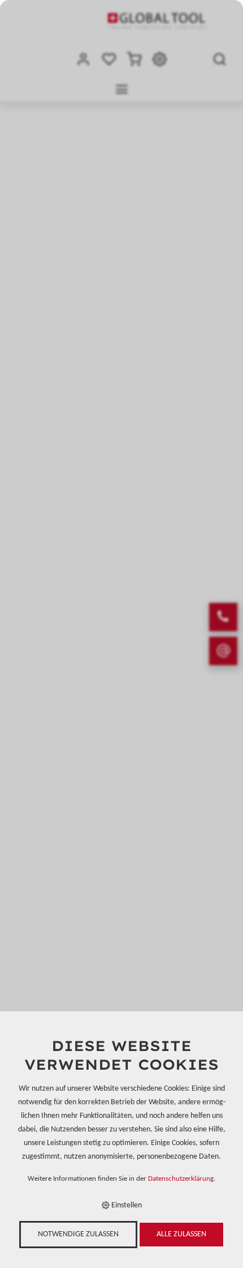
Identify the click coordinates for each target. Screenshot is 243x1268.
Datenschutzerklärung (181, 1179)
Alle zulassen (181, 1234)
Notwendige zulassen (78, 1234)
